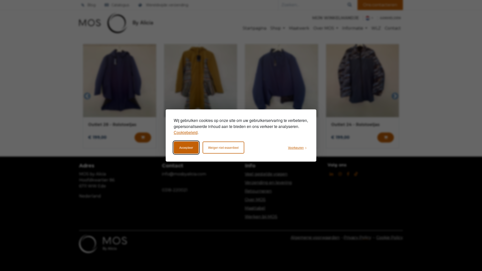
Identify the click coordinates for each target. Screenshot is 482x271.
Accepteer (186, 147)
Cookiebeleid (186, 132)
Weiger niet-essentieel (223, 147)
